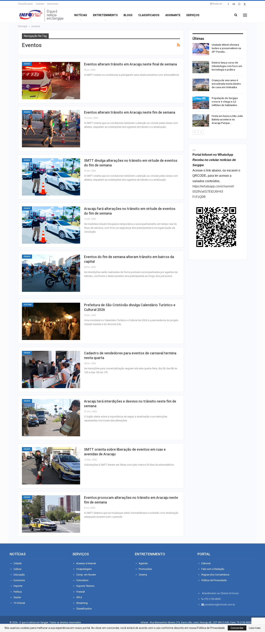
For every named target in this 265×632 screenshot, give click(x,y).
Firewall (80, 591)
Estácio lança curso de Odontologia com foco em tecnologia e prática (227, 66)
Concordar (237, 627)
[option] (217, 85)
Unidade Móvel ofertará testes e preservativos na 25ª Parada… (226, 48)
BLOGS (128, 15)
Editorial (205, 563)
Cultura (28, 305)
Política (18, 591)
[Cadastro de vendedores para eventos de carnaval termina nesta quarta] (51, 369)
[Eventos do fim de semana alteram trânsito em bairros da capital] (51, 273)
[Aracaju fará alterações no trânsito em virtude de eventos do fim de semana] (51, 225)
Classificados (25, 4)
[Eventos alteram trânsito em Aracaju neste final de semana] (51, 80)
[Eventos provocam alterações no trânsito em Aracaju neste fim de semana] (51, 514)
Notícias (80, 15)
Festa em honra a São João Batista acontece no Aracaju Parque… (227, 119)
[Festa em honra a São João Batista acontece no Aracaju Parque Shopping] (200, 120)
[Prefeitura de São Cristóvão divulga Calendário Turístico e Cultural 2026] (51, 321)
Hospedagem (84, 569)
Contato (40, 4)
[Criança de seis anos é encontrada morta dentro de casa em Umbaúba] (200, 85)
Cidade (27, 64)
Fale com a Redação (212, 569)
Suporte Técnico (85, 585)
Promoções (145, 569)
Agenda (143, 563)
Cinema (143, 574)
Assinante (52, 4)
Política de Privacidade (214, 580)
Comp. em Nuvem (86, 574)
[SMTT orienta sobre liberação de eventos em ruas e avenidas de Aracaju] (51, 465)
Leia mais (255, 628)
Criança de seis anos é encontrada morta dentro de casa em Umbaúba (226, 84)
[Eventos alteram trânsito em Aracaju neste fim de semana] (51, 128)
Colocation (82, 580)
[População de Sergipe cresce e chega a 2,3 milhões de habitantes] (200, 102)
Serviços (192, 15)
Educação (19, 574)
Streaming (82, 603)
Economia (19, 580)
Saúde (17, 597)
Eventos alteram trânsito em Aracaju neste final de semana (130, 64)
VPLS (79, 597)
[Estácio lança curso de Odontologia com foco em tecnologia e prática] (200, 67)
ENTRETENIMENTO (105, 15)
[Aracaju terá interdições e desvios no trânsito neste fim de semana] (51, 417)
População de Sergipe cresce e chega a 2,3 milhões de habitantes (225, 102)
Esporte (18, 585)
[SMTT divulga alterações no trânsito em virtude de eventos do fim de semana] (51, 177)
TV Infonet (19, 603)
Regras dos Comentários (215, 574)
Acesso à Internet (86, 563)
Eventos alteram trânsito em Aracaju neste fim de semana (129, 112)
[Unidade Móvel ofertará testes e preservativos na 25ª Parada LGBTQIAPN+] (200, 49)
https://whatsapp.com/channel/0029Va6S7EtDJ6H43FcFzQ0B (213, 191)
